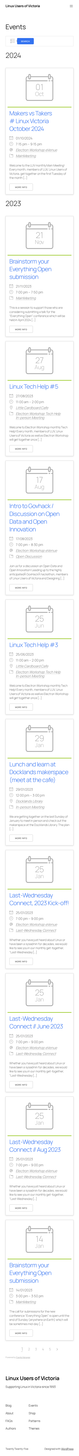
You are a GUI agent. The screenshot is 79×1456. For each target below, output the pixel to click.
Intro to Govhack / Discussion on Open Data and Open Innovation (34, 517)
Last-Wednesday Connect (36, 930)
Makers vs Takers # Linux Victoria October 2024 (30, 121)
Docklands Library (29, 801)
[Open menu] (71, 6)
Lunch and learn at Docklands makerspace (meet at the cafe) (38, 772)
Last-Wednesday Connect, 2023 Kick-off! (39, 899)
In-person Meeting (30, 417)
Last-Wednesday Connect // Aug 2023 (35, 1146)
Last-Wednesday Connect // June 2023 (36, 1022)
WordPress (67, 1448)
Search (25, 41)
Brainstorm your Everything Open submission (30, 269)
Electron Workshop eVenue (36, 150)
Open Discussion (29, 556)
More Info (21, 187)
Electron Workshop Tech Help (38, 413)
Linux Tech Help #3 (33, 645)
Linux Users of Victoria (23, 5)
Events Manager (23, 1357)
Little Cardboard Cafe (32, 408)
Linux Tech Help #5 (33, 386)
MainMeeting (26, 155)
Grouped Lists (12, 41)
